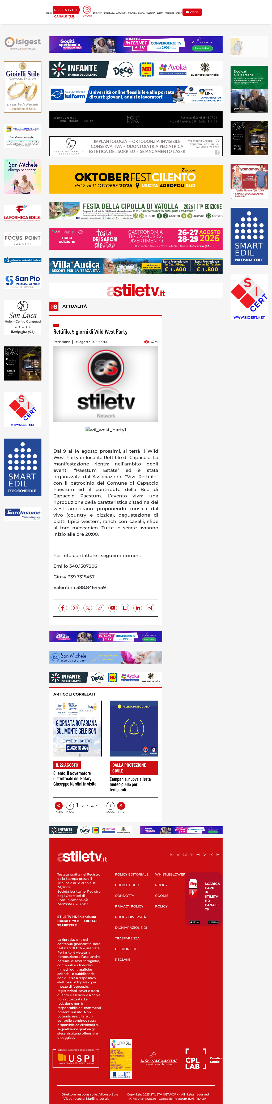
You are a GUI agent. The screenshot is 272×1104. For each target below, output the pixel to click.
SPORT (179, 13)
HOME (49, 13)
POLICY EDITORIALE (131, 874)
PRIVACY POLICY (129, 906)
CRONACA (97, 13)
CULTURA (150, 13)
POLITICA (132, 13)
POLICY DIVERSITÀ (130, 917)
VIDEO (193, 12)
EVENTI (160, 13)
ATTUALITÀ (121, 13)
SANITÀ (141, 13)
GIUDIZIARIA (109, 13)
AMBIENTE (169, 13)
